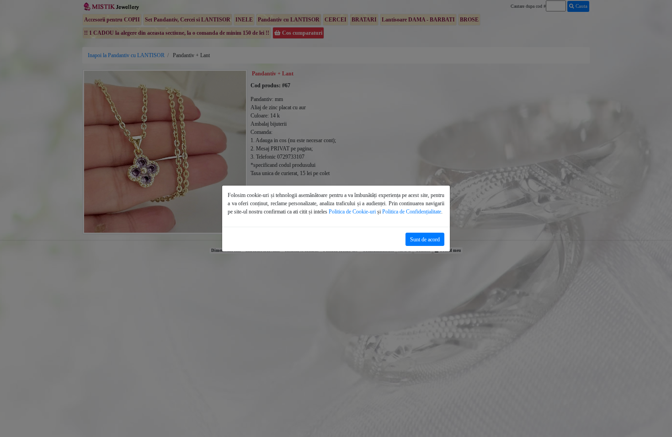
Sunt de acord (425, 239)
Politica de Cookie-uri (352, 211)
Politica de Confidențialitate (411, 211)
